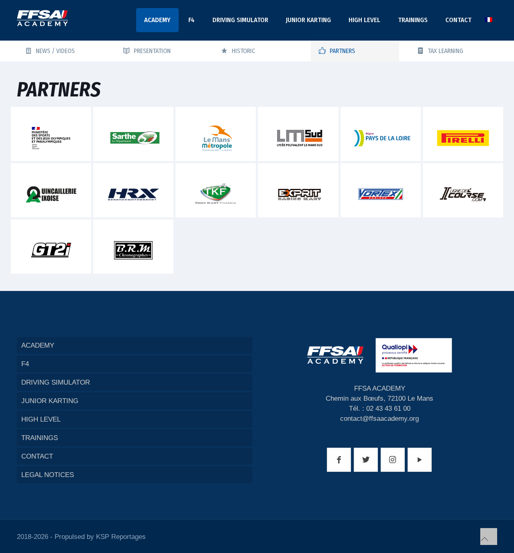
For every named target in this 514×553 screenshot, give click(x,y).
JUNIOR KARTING (49, 401)
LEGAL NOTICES (47, 475)
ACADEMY (37, 345)
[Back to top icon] (488, 536)
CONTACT (37, 456)
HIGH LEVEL (41, 419)
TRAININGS (39, 438)
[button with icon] (339, 460)
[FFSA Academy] (42, 18)
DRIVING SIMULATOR (55, 382)
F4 (25, 364)
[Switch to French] (488, 20)
